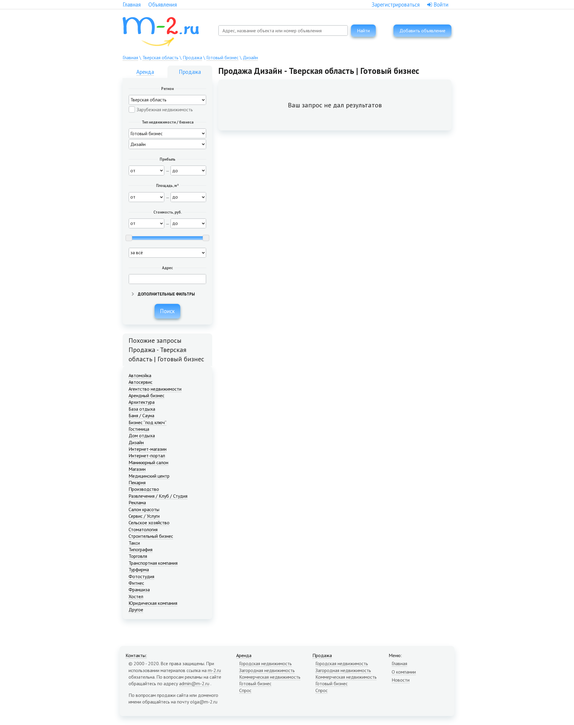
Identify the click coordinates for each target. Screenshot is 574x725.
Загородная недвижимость (267, 670)
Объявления (162, 4)
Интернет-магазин (148, 449)
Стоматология (143, 529)
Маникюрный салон (148, 462)
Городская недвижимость (265, 663)
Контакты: (136, 655)
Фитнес (136, 583)
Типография (140, 549)
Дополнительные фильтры (166, 294)
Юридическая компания (153, 603)
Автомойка (140, 375)
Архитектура (142, 402)
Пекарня (137, 482)
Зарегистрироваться (396, 4)
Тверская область (160, 57)
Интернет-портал (147, 456)
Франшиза (139, 590)
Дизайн (250, 57)
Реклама (137, 502)
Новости (401, 680)
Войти (440, 4)
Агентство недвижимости (155, 389)
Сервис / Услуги (144, 516)
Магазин (137, 469)
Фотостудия (141, 576)
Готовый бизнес (222, 57)
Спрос (245, 690)
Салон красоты (144, 509)
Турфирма (139, 569)
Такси (134, 543)
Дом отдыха (142, 435)
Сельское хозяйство (149, 523)
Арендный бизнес (146, 395)
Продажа (192, 57)
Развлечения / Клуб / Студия (158, 496)
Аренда (145, 71)
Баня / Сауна (141, 415)
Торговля (138, 556)
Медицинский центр (149, 476)
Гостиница (139, 429)
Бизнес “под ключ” (148, 422)
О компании (404, 672)
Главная (132, 4)
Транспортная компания (153, 563)
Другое (136, 610)
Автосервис (140, 382)
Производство (144, 489)
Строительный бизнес (151, 536)
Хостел (136, 596)
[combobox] (283, 30)
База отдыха (142, 409)
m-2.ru (214, 670)
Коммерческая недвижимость (269, 677)
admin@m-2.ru (194, 683)
